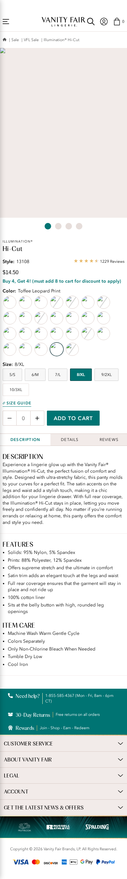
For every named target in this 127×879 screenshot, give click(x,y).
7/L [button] (58, 374)
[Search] (91, 21)
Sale (15, 40)
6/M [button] (35, 374)
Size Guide (19, 403)
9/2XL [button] (106, 374)
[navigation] (104, 21)
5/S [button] (12, 374)
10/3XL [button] (15, 389)
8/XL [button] (81, 374)
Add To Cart (73, 418)
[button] (118, 21)
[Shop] (6, 21)
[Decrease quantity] (10, 418)
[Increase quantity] (37, 418)
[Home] (5, 40)
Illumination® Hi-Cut (61, 40)
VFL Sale (31, 40)
